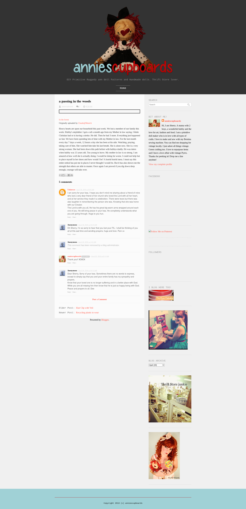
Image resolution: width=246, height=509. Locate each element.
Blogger (104, 320)
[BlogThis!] (63, 175)
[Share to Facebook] (68, 175)
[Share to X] (66, 175)
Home (123, 88)
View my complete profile (160, 164)
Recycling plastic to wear (87, 312)
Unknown (71, 190)
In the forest (64, 119)
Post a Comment (99, 299)
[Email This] (60, 175)
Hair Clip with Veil (84, 308)
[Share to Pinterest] (71, 175)
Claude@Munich (85, 123)
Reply (69, 217)
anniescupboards (74, 256)
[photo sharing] (99, 111)
